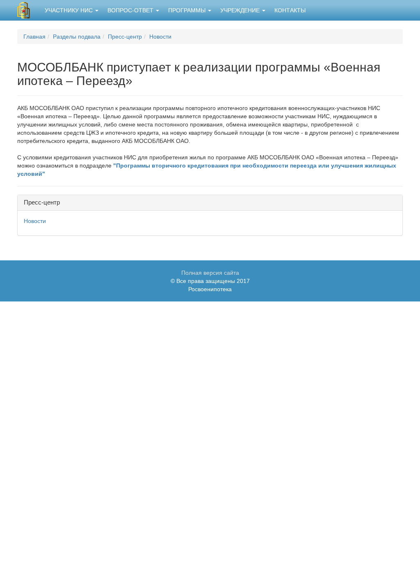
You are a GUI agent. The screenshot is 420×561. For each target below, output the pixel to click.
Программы (187, 10)
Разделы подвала (76, 36)
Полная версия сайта (210, 272)
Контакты (290, 10)
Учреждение (240, 10)
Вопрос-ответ (131, 10)
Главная (34, 36)
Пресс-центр (125, 36)
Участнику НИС (69, 10)
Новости (160, 36)
